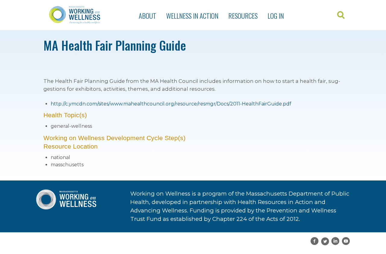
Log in (275, 16)
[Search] (341, 15)
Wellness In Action (192, 16)
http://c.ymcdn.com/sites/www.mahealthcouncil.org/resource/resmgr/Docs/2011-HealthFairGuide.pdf (171, 104)
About (147, 16)
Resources (243, 16)
